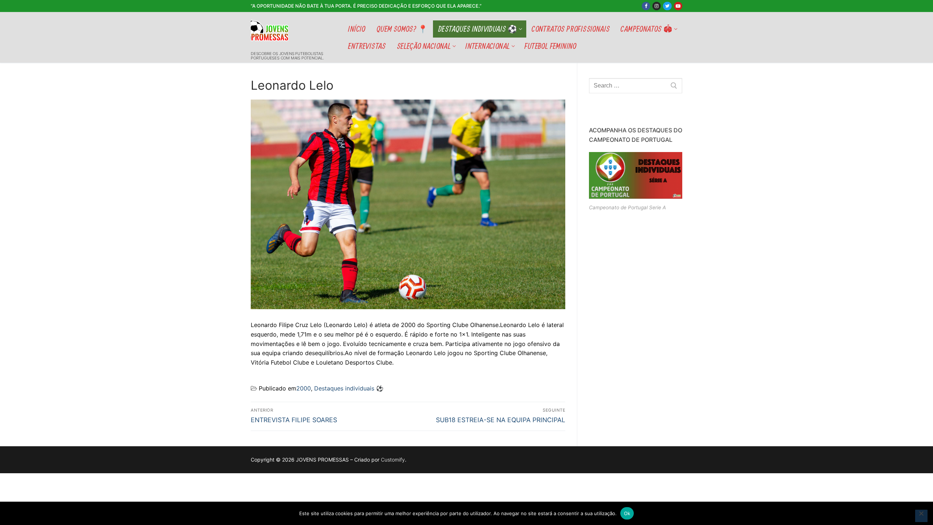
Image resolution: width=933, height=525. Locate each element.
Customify (393, 459)
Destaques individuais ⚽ (348, 388)
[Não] (921, 516)
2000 (303, 388)
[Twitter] (667, 6)
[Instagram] (656, 6)
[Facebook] (646, 6)
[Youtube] (678, 6)
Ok (627, 513)
